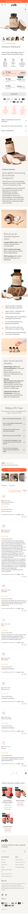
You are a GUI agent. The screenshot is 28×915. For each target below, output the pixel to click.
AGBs (2, 867)
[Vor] (26, 1)
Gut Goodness (19, 859)
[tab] (15, 491)
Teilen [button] (22, 514)
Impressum (4, 864)
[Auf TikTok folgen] (6, 895)
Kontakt (3, 862)
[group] (14, 463)
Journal (3, 859)
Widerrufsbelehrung (6, 876)
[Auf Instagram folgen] (2, 895)
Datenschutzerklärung (6, 870)
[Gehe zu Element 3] (13, 39)
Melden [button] (18, 514)
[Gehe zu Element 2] (8, 39)
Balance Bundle (20, 800)
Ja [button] (16, 514)
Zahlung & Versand (6, 873)
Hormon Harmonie (20, 862)
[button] (14, 43)
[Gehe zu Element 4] (17, 39)
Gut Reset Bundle (7, 826)
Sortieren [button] (4, 485)
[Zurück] (1, 1)
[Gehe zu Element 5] (22, 39)
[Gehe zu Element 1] (3, 39)
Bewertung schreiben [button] (14, 469)
